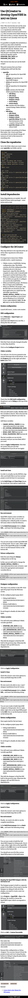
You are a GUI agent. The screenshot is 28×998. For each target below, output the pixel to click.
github (13, 4)
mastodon (22, 4)
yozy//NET (14, 2)
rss (6, 4)
